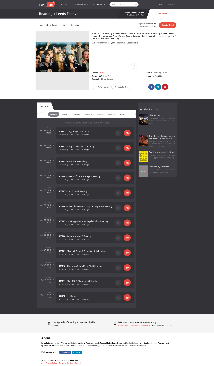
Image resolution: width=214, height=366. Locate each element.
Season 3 (100, 114)
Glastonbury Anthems (159, 166)
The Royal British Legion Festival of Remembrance (162, 137)
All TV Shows (51, 25)
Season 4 (88, 114)
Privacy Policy (51, 363)
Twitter (78, 352)
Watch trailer (103, 87)
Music (101, 72)
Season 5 (77, 114)
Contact (78, 363)
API (42, 363)
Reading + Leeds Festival (69, 25)
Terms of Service (66, 363)
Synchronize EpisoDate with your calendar (133, 325)
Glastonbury (154, 115)
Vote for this (122, 87)
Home (41, 25)
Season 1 (123, 114)
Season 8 (53, 114)
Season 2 (111, 114)
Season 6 (65, 114)
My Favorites (99, 4)
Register (171, 4)
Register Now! (168, 25)
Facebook (66, 352)
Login (161, 4)
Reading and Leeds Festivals (161, 152)
